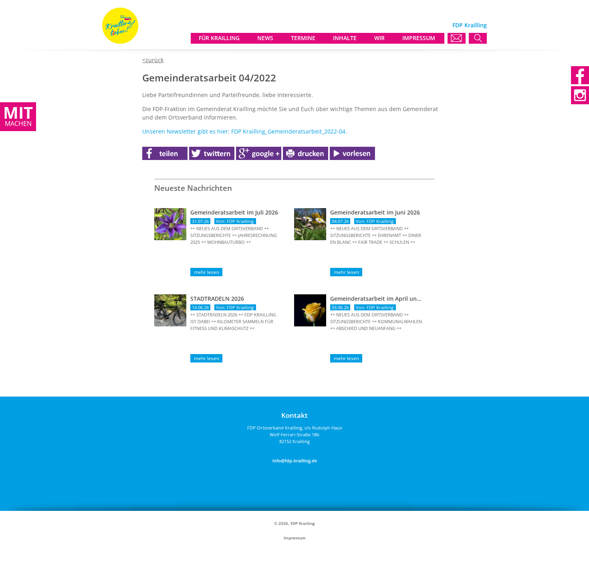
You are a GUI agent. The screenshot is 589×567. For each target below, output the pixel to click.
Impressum (295, 538)
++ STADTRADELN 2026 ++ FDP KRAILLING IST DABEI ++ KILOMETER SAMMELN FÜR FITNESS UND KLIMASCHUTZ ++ (233, 321)
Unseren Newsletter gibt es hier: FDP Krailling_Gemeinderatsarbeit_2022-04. (244, 131)
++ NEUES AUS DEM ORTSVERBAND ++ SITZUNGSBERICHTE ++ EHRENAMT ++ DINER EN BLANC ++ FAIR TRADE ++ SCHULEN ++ (375, 235)
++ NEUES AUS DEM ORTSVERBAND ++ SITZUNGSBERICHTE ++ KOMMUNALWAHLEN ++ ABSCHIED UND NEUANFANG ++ (376, 321)
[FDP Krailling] (120, 41)
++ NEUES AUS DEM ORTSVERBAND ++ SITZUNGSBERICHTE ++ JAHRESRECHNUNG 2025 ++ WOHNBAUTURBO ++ (233, 235)
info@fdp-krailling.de (294, 461)
